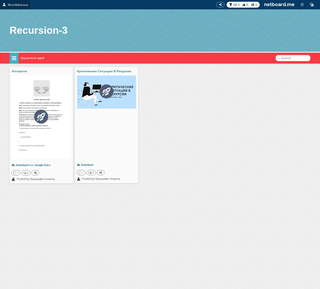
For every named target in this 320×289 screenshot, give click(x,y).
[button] (312, 4)
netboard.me (279, 4)
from (25, 165)
